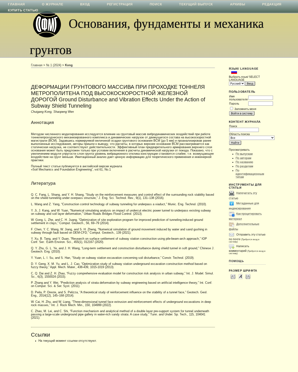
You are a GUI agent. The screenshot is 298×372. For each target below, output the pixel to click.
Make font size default (240, 276)
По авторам (243, 158)
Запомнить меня (245, 108)
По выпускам (244, 153)
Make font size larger (248, 276)
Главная (36, 65)
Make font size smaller (233, 276)
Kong (69, 65)
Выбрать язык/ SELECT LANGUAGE (244, 78)
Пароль (234, 103)
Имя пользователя (238, 98)
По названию (244, 162)
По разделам (244, 166)
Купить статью (23, 10)
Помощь (236, 261)
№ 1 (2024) (53, 65)
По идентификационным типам (250, 174)
